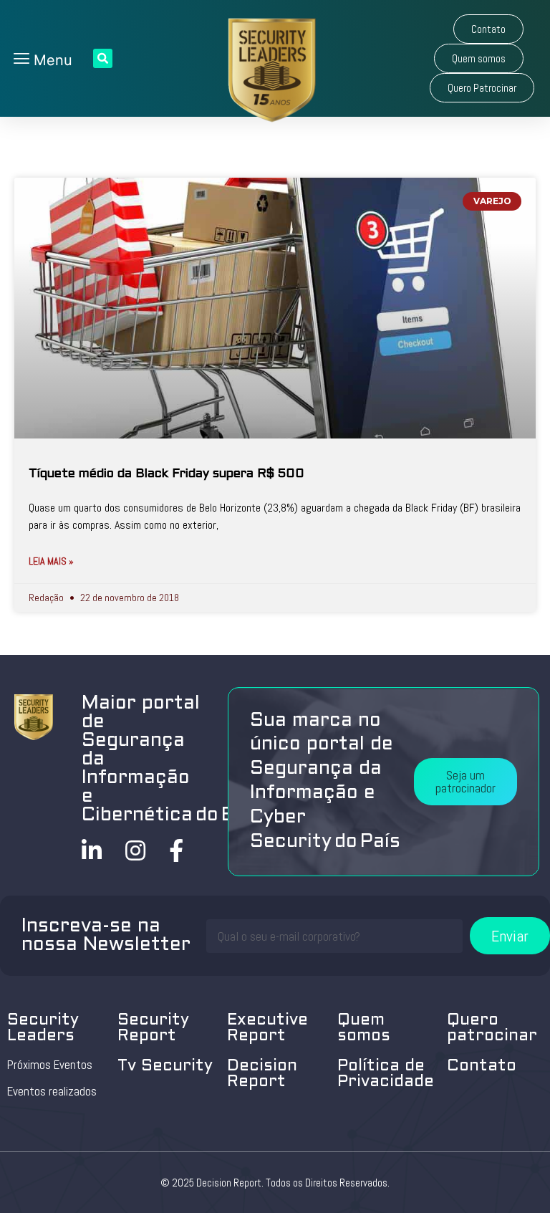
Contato (481, 1066)
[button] (488, 29)
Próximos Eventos (49, 1065)
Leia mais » (51, 561)
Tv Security (165, 1066)
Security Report (153, 1028)
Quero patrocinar (492, 1028)
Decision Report (262, 1074)
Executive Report (267, 1028)
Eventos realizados (52, 1091)
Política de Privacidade (385, 1074)
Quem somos (363, 1028)
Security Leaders (43, 1028)
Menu (50, 60)
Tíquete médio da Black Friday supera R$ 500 (166, 474)
